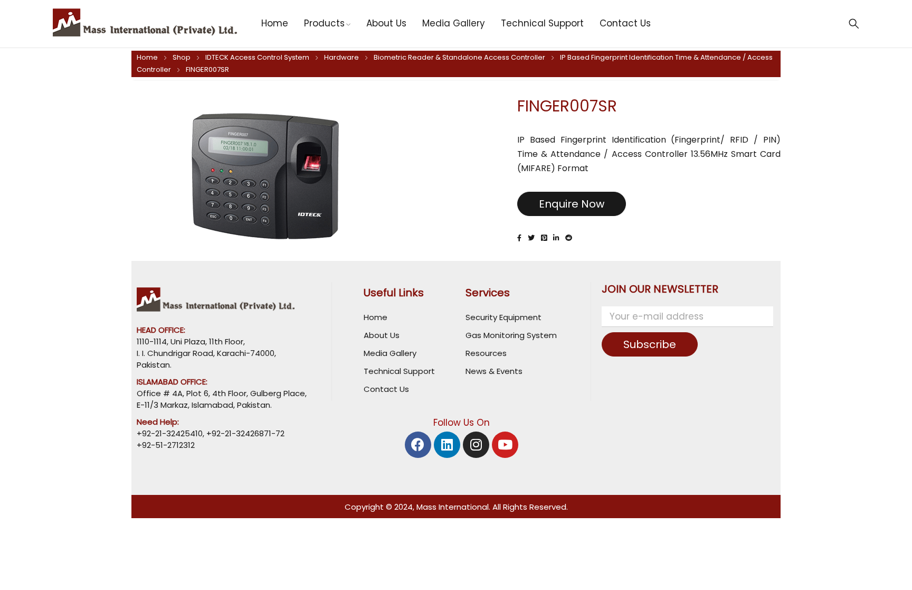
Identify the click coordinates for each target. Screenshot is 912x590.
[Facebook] (418, 445)
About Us (382, 335)
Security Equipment (504, 317)
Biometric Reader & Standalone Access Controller (459, 57)
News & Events (494, 371)
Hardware (341, 57)
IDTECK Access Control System (257, 57)
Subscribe (649, 344)
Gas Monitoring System (511, 335)
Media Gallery (390, 353)
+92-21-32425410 (170, 433)
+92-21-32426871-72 (244, 433)
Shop (182, 57)
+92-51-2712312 (166, 445)
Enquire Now (571, 203)
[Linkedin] (447, 445)
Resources (486, 353)
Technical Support (399, 371)
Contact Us (386, 389)
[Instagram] (476, 445)
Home (147, 57)
